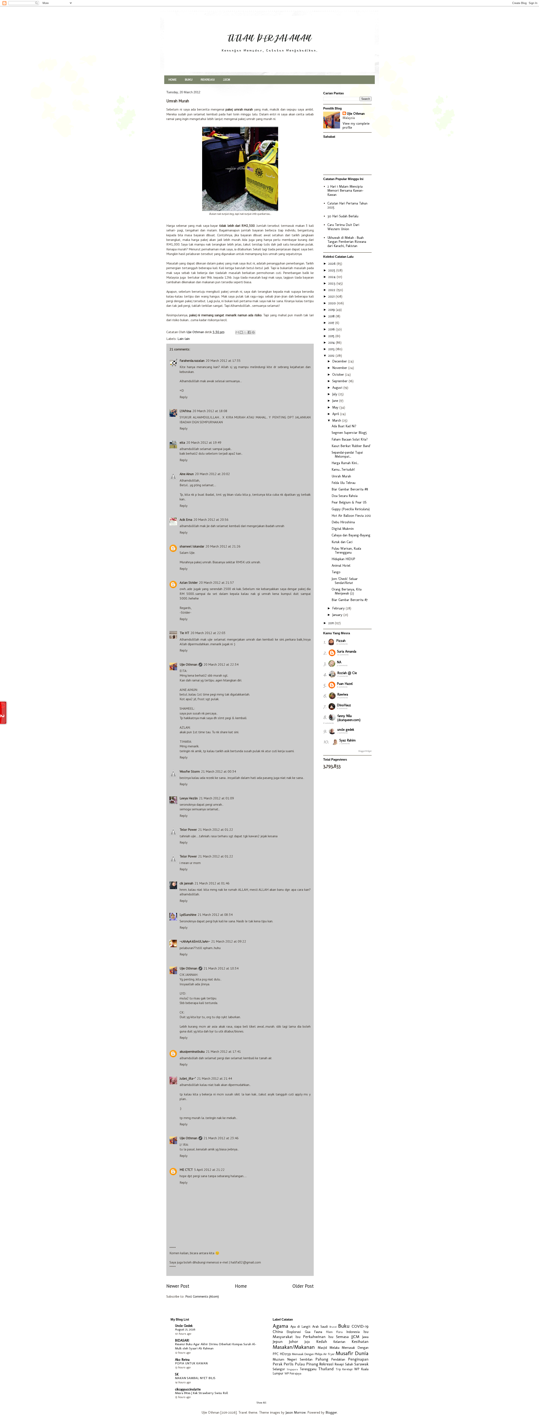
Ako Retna (182, 1360)
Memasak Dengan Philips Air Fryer (313, 1354)
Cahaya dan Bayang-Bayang (351, 535)
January (337, 615)
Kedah (321, 1341)
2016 (332, 329)
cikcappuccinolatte (188, 1389)
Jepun (278, 1341)
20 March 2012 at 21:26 (222, 546)
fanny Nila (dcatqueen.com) (348, 718)
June (335, 401)
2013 (332, 349)
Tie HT (184, 633)
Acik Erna (186, 519)
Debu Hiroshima (343, 522)
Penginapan (358, 1359)
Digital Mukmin (343, 529)
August (337, 388)
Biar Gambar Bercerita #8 (350, 489)
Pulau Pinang (306, 1364)
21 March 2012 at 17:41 (223, 1051)
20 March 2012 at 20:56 (210, 519)
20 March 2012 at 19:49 (203, 442)
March (337, 420)
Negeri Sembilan (299, 1359)
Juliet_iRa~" (188, 1078)
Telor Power (188, 829)
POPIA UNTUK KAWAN (191, 1363)
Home (241, 1286)
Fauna (318, 1332)
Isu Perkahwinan (310, 1336)
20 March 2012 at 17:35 (223, 360)
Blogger (331, 1412)
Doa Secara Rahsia (345, 496)
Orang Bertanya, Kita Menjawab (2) (347, 591)
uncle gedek (345, 730)
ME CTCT (186, 1169)
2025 (332, 270)
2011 (331, 623)
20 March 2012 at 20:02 (212, 474)
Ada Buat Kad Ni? (344, 426)
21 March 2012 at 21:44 (214, 1078)
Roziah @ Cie (347, 673)
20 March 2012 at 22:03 (208, 633)
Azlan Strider (189, 582)
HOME (172, 79)
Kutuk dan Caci (342, 542)
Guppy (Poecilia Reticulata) (351, 509)
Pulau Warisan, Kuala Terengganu (346, 550)
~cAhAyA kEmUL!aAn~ (195, 941)
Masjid (322, 1348)
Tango (336, 572)
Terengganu (308, 1369)
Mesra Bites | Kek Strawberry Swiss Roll (201, 1393)
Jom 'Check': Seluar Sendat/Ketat (345, 581)
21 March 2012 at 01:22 (215, 829)
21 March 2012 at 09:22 (228, 941)
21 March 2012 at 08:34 (215, 914)
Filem (329, 1332)
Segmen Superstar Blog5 (349, 433)
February (339, 608)
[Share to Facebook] (249, 332)
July (335, 394)
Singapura (292, 1369)
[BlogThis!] (241, 332)
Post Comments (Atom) (202, 1296)
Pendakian (338, 1359)
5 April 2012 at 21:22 (209, 1169)
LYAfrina (185, 411)
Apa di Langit (300, 1327)
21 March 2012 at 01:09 (216, 798)
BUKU (188, 79)
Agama (280, 1326)
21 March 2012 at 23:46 (221, 1138)
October (338, 375)
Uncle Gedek (184, 1326)
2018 (332, 316)
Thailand (326, 1368)
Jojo (307, 1342)
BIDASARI (182, 1340)
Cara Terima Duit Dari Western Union (343, 227)
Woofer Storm (190, 771)
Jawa (365, 1337)
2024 (332, 277)
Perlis (289, 1364)
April (336, 414)
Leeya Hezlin (189, 798)
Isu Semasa (338, 1336)
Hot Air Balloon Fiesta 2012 (351, 516)
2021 (332, 296)
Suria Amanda (346, 651)
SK (177, 1374)
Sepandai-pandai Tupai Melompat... (347, 454)
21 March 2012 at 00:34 (218, 771)
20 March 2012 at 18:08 (209, 411)
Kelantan (339, 1342)
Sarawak (361, 1364)
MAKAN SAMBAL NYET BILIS (195, 1378)
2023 (332, 283)
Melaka (334, 1348)
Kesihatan (360, 1341)
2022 (332, 290)
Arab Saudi (320, 1327)
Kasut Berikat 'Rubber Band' (351, 446)
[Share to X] (245, 332)
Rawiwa (342, 694)
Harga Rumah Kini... (345, 463)
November (340, 368)
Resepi (339, 1364)
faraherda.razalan (192, 360)
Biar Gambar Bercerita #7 (350, 600)
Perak (277, 1364)
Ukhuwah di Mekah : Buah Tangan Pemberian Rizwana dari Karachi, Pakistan (346, 242)
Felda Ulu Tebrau (343, 483)
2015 (331, 336)
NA (339, 662)
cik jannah (186, 883)
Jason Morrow (296, 1412)
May (335, 407)
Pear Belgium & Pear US (349, 502)
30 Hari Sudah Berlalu (342, 216)
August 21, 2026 (185, 1329)
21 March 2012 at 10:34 (221, 968)
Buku (344, 1326)
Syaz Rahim (347, 740)
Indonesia (353, 1332)
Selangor (279, 1369)
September (340, 381)
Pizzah (341, 641)
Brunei (333, 1326)
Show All (261, 1402)
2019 (332, 310)
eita (182, 442)
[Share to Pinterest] (253, 332)
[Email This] (237, 332)
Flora (339, 1332)
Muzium (278, 1359)
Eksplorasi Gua (298, 1332)
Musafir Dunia (352, 1353)
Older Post (303, 1286)
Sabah (349, 1364)
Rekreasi (326, 1364)
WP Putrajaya (292, 1373)
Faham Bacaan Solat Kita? (350, 439)
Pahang (321, 1359)
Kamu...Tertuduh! (343, 469)
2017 (331, 323)
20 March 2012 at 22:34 (221, 664)
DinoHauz (344, 705)
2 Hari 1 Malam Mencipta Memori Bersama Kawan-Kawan (345, 190)
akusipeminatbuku (192, 1051)
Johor (293, 1341)
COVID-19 (360, 1326)
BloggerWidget (365, 751)
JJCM (226, 79)
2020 (332, 303)
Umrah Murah (341, 476)
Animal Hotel (341, 566)
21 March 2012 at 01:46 (212, 883)
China (278, 1331)
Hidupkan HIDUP (343, 559)
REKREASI (208, 79)
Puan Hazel (345, 684)
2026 (332, 264)
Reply (183, 397)
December (340, 361)
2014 (332, 343)
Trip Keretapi (344, 1369)
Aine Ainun (187, 474)
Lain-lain (183, 339)
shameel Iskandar (192, 546)
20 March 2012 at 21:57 (216, 582)
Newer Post (177, 1286)
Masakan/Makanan (294, 1347)
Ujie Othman (188, 664)
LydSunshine (188, 914)
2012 (332, 356)
